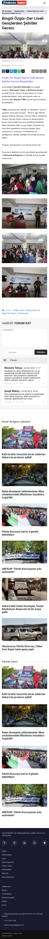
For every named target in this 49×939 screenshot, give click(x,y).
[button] (37, 71)
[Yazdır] (33, 71)
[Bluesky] (11, 71)
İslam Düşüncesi (8, 862)
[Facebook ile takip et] (4, 842)
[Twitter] (7, 71)
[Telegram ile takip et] (44, 842)
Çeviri (4, 859)
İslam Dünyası (7, 855)
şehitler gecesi (19, 310)
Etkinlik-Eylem (19, 11)
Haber (4, 851)
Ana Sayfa (7, 11)
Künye (4, 905)
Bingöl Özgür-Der (33, 310)
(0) (16, 383)
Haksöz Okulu (7, 866)
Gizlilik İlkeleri (6, 894)
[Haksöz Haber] (14, 3)
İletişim (4, 890)
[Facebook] (3, 71)
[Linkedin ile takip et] (24, 842)
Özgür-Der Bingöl (9, 313)
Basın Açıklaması (8, 877)
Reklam (4, 901)
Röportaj (5, 873)
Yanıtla (9, 383)
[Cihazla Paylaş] (23, 71)
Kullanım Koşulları (8, 898)
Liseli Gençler (22, 313)
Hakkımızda (6, 886)
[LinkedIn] (15, 71)
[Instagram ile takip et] (34, 842)
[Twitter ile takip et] (14, 842)
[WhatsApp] (19, 71)
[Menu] (44, 3)
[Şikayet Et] (43, 383)
